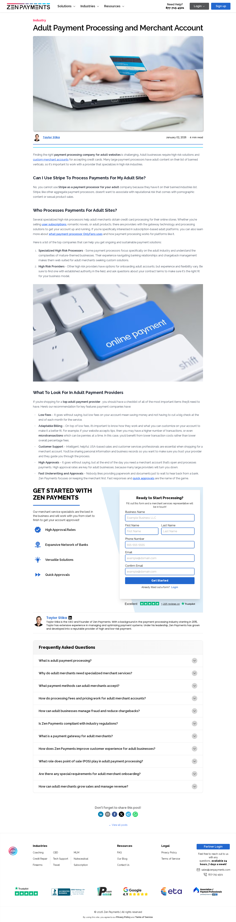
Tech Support (60, 858)
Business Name (135, 512)
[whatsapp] (135, 814)
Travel (56, 865)
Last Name (168, 525)
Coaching (38, 852)
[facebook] (114, 814)
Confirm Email (134, 565)
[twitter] (121, 814)
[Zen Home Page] (28, 6)
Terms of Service (170, 858)
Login (174, 587)
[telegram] (128, 814)
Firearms (38, 865)
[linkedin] (100, 814)
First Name (132, 525)
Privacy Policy (169, 852)
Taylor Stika (51, 137)
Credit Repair (40, 858)
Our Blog (122, 858)
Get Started (159, 580)
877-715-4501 (175, 7)
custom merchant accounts (51, 159)
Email (128, 552)
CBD (55, 852)
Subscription (81, 865)
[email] (107, 814)
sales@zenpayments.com (215, 869)
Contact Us (123, 865)
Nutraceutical (81, 858)
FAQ (119, 852)
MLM (76, 852)
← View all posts (118, 825)
